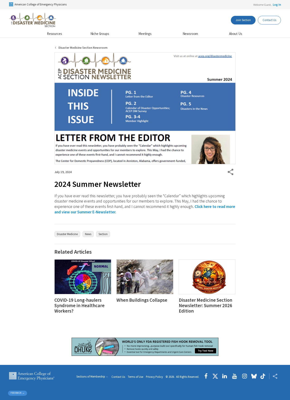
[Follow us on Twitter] (215, 376)
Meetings (145, 33)
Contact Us (269, 20)
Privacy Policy (154, 376)
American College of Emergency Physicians (40, 4)
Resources (54, 33)
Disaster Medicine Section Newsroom (82, 47)
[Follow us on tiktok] (263, 376)
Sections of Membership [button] (90, 376)
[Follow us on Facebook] (207, 376)
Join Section (243, 20)
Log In (277, 4)
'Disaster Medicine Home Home (33, 20)
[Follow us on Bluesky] (254, 376)
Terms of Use (135, 376)
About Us (235, 33)
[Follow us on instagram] (244, 376)
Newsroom (190, 33)
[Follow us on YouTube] (234, 376)
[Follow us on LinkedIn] (224, 376)
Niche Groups (99, 33)
